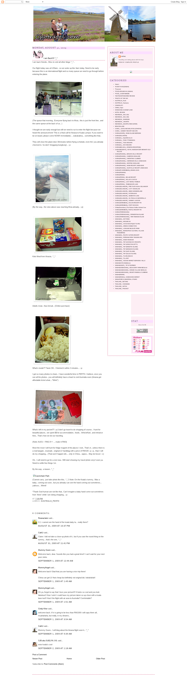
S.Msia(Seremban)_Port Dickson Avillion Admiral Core (130, 207)
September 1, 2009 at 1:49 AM (55, 581)
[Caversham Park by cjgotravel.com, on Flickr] (41, 476)
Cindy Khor (42, 609)
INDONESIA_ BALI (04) (122, 114)
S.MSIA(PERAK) (120, 174)
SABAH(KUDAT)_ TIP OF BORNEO (125, 265)
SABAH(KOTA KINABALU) (122, 263)
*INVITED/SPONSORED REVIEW (125, 96)
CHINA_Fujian (119, 107)
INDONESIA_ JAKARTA (122, 121)
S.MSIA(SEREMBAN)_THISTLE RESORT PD (128, 209)
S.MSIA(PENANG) (120, 172)
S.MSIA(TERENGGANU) (122, 212)
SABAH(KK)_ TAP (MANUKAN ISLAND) (126, 249)
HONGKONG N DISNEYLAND (124, 110)
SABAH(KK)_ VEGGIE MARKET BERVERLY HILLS (130, 260)
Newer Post (37, 659)
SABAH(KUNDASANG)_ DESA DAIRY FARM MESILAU (131, 267)
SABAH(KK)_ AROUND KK (123, 221)
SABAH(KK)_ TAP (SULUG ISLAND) (125, 253)
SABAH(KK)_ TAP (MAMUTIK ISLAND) (126, 246)
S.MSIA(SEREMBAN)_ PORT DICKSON (126, 205)
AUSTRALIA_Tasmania (122, 103)
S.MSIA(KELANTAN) (121, 135)
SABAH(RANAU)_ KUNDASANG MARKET (127, 277)
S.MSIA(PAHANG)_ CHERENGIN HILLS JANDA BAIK (130, 161)
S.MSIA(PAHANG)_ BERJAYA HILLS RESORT (128, 154)
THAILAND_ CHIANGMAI (122, 284)
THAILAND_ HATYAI (121, 286)
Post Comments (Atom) (54, 664)
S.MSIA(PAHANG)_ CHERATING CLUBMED (128, 158)
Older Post (100, 659)
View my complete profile (129, 62)
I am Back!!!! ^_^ (50, 58)
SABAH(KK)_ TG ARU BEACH (124, 256)
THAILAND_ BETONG (121, 281)
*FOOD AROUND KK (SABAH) (124, 91)
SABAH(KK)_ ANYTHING (122, 219)
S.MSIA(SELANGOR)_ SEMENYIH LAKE (127, 195)
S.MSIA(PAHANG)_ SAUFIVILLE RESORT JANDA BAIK (131, 168)
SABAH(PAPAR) (119, 274)
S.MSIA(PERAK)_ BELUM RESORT (125, 177)
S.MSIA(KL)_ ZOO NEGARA (123, 145)
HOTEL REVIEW (120, 112)
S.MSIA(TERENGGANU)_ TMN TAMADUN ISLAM (129, 216)
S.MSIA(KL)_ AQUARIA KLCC (123, 138)
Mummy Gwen (44, 550)
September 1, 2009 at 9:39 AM (55, 634)
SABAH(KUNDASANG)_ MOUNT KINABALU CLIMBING (131, 272)
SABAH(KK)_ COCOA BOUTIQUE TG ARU (127, 223)
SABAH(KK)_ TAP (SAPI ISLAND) (125, 251)
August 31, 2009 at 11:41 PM (54, 543)
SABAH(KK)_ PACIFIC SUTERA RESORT (127, 235)
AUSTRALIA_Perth (50, 501)
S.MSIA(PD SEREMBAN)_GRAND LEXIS (127, 170)
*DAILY (117, 84)
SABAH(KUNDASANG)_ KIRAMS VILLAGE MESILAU (131, 270)
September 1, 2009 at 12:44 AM (55, 561)
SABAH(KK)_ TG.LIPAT (122, 258)
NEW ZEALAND (119, 126)
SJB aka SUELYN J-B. (47, 640)
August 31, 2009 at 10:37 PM (54, 526)
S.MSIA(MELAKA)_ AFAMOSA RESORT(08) (128, 147)
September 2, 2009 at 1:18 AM (55, 648)
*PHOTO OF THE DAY (121, 98)
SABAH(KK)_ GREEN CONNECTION (126, 226)
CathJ (40, 533)
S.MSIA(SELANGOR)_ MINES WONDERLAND (128, 191)
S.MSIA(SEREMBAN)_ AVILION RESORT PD (128, 202)
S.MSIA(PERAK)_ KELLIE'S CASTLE (126, 179)
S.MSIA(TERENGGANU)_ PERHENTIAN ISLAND (129, 214)
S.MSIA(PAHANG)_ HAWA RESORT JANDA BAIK (129, 165)
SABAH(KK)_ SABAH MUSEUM (124, 239)
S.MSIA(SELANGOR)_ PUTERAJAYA (126, 193)
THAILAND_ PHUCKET (122, 288)
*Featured (118, 89)
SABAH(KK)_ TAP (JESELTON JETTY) (126, 244)
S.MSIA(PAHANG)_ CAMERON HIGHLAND (127, 156)
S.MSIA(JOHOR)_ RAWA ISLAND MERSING (128, 133)
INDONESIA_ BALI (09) (122, 117)
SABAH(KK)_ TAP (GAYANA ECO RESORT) (128, 242)
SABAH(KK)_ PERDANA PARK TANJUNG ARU (128, 237)
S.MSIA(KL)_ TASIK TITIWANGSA (125, 140)
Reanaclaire (43, 518)
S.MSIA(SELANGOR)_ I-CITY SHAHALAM (127, 188)
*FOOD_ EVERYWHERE (122, 93)
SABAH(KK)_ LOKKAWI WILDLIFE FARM (127, 228)
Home (69, 659)
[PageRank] (142, 332)
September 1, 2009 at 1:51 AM (55, 602)
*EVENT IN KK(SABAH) (122, 86)
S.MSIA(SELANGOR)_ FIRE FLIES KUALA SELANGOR (131, 186)
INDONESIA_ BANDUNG (122, 119)
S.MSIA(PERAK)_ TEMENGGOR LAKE (126, 184)
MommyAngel (44, 567)
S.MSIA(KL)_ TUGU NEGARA (123, 142)
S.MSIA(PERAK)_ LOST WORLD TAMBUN (127, 181)
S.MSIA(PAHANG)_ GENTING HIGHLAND (127, 163)
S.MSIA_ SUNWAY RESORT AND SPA (126, 131)
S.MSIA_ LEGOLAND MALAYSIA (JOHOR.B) (128, 128)
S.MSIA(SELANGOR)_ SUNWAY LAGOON (127, 200)
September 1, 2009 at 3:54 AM (55, 619)
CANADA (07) (119, 105)
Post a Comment (39, 654)
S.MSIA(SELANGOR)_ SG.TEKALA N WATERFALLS (130, 198)
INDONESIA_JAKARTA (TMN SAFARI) (126, 124)
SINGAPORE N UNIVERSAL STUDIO (126, 279)
